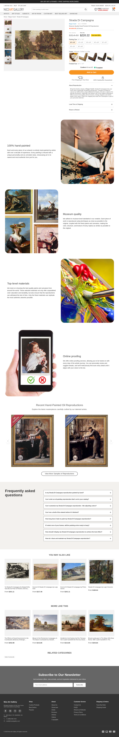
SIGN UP (107, 5)
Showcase (73, 13)
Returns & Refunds (80, 710)
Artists (6, 13)
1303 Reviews (79, 28)
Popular (31, 710)
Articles (53, 714)
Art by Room (36, 13)
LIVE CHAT (23, 5)
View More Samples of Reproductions (59, 474)
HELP (15, 5)
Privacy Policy (78, 712)
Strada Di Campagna (23, 17)
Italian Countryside (9, 657)
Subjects (25, 13)
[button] (14, 45)
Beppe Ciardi (12, 17)
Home (5, 17)
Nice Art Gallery (17, 9)
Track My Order (101, 705)
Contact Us (77, 705)
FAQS (76, 707)
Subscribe (79, 685)
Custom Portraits (34, 705)
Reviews (54, 712)
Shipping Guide (101, 707)
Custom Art (48, 13)
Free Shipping (102, 9)
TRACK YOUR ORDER (97, 5)
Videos (53, 717)
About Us (54, 705)
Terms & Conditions (80, 714)
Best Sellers (33, 707)
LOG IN (113, 5)
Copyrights (54, 719)
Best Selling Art (61, 13)
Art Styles (16, 13)
